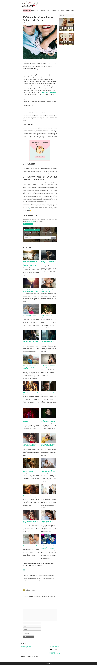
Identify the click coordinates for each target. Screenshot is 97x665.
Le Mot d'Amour (32, 659)
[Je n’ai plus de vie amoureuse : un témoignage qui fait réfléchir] (31, 287)
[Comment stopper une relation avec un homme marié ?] (31, 543)
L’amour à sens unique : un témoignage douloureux (47, 342)
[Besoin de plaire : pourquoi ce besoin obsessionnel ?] (31, 519)
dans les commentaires (31, 221)
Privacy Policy (52, 652)
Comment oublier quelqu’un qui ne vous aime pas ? (30, 342)
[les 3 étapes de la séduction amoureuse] (31, 313)
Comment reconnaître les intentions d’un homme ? (47, 522)
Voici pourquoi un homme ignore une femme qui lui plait (48, 420)
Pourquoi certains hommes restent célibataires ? (47, 496)
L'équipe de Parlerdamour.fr (26, 646)
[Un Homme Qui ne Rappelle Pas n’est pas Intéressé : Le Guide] (48, 467)
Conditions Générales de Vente (55, 653)
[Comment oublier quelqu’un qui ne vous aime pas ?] (31, 339)
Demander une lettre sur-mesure (30, 68)
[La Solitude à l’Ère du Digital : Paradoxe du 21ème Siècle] (48, 441)
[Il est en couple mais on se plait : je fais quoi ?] (31, 417)
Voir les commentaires (27, 223)
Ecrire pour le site (24, 647)
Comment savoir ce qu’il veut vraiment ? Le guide (30, 470)
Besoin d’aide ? (26, 10)
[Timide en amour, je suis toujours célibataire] (48, 313)
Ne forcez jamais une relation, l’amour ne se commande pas (30, 496)
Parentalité (43, 10)
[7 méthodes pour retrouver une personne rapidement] (48, 363)
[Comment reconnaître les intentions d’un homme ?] (48, 519)
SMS (58, 10)
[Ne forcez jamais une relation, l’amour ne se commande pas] (31, 493)
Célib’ (37, 10)
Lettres (48, 10)
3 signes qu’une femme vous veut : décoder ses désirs (30, 445)
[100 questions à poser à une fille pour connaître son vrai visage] (31, 390)
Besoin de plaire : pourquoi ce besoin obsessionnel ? (30, 522)
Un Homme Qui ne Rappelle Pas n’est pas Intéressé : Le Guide (48, 470)
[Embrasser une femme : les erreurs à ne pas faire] (48, 287)
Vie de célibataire (26, 14)
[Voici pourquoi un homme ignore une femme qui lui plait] (48, 417)
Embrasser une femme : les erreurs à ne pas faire (47, 290)
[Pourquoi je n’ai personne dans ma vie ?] (48, 259)
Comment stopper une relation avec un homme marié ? (30, 546)
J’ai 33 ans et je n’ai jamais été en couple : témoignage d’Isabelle (30, 367)
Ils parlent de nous (24, 649)
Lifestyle (67, 10)
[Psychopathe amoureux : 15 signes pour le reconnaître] (48, 390)
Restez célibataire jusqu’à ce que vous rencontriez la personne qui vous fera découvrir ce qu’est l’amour (30, 263)
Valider (53, 237)
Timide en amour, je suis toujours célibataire (46, 316)
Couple (32, 10)
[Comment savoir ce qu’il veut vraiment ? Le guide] (31, 467)
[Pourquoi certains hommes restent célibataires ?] (48, 493)
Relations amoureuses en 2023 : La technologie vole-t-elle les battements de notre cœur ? (48, 547)
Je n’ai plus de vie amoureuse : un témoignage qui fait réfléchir (30, 290)
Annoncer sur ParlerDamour (55, 646)
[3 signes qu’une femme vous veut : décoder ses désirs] (31, 441)
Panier (72, 10)
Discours (53, 10)
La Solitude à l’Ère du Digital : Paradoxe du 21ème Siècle (48, 445)
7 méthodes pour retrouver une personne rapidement (48, 366)
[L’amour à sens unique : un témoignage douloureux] (48, 339)
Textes (62, 10)
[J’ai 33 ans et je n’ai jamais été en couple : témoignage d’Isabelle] (31, 363)
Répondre (25, 583)
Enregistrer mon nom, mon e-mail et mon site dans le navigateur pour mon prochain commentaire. (40, 632)
